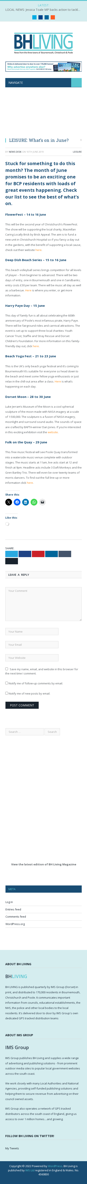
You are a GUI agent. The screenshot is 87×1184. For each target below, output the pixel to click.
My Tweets (12, 1148)
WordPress (55, 1166)
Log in (9, 902)
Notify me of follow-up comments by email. (36, 683)
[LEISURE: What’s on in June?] (43, 115)
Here (28, 290)
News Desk (15, 151)
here (38, 250)
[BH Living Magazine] (43, 42)
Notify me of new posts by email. (29, 693)
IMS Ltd (29, 1170)
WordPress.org (15, 924)
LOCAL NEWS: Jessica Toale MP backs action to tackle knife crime (44, 10)
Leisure (77, 151)
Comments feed (15, 916)
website (53, 432)
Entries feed (13, 909)
